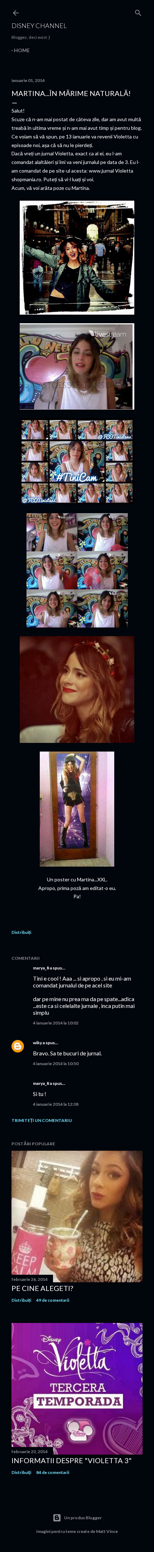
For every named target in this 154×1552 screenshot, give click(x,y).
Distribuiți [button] (21, 932)
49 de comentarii (52, 1300)
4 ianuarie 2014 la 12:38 (55, 1104)
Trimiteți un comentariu (41, 1120)
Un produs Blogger (83, 1517)
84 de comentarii (52, 1472)
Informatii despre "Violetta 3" (71, 1460)
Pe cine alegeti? (42, 1288)
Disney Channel (39, 25)
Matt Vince (107, 1531)
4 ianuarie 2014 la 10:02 (55, 1023)
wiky (37, 1042)
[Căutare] (138, 11)
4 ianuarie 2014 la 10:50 (55, 1063)
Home (22, 50)
